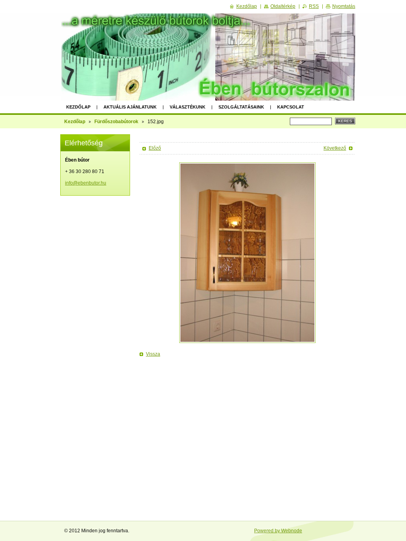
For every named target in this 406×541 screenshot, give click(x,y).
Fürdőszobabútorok (116, 121)
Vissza (153, 354)
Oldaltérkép (282, 6)
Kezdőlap (78, 107)
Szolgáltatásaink (241, 107)
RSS (314, 6)
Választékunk (187, 107)
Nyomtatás (343, 6)
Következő (335, 148)
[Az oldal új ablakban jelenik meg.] (247, 252)
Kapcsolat (290, 107)
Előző (155, 148)
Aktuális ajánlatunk (130, 107)
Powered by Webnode (278, 530)
